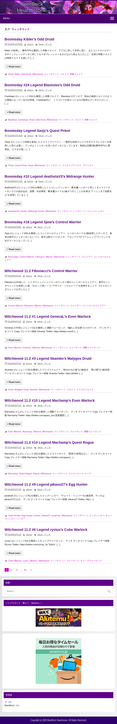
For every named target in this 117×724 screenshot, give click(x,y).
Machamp (27, 431)
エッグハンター (96, 515)
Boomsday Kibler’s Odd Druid (29, 39)
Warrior (49, 257)
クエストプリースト (72, 165)
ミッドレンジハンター (93, 211)
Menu (6, 18)
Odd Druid (26, 74)
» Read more (13, 66)
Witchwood (37, 74)
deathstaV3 (13, 211)
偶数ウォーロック (91, 347)
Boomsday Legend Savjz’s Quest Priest (37, 131)
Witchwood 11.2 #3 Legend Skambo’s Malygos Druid (48, 358)
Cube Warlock (15, 561)
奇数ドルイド (76, 74)
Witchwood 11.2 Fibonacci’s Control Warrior (41, 271)
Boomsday (13, 257)
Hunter (23, 211)
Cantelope (23, 120)
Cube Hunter (14, 515)
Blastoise (12, 120)
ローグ (88, 473)
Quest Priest (21, 165)
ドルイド (64, 74)
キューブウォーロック (91, 561)
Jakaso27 (46, 515)
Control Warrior (27, 257)
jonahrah (56, 515)
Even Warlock (14, 347)
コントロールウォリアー (94, 306)
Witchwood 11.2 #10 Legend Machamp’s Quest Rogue (49, 442)
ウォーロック (75, 347)
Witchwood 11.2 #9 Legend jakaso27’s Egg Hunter (46, 484)
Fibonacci (39, 257)
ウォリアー (87, 257)
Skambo (34, 389)
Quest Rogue (25, 473)
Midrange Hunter (36, 211)
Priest (11, 165)
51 (25, 570)
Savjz (30, 165)
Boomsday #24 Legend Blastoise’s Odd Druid (42, 85)
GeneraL (27, 347)
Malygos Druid (21, 389)
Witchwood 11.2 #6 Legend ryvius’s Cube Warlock (46, 530)
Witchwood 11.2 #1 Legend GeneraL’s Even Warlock (48, 316)
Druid (10, 74)
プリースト (88, 165)
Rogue (36, 473)
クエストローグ (76, 473)
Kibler (17, 74)
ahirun (30, 44)
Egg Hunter (27, 515)
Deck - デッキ (45, 44)
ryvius (25, 561)
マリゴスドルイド (85, 389)
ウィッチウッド (51, 74)
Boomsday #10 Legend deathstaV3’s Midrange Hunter (49, 176)
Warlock (36, 347)
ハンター (77, 211)
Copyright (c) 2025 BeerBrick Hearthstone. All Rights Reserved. (59, 720)
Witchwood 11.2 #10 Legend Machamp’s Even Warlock (50, 400)
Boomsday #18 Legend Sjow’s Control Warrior (43, 222)
